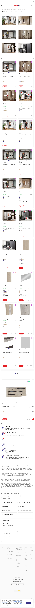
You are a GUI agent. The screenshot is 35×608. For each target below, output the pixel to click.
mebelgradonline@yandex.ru (18, 579)
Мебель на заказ (9, 555)
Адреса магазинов (19, 555)
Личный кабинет (9, 558)
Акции (2, 547)
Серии (25, 551)
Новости (17, 552)
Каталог (31, 547)
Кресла (31, 562)
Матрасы (31, 554)
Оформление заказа (10, 551)
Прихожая (26, 556)
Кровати (31, 550)
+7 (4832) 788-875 (8, 533)
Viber (19, 584)
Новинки (26, 571)
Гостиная (26, 552)
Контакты (3, 549)
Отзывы (17, 560)
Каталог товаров (9, 550)
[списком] (32, 58)
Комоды (31, 564)
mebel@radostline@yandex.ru (8, 523)
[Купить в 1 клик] (28, 267)
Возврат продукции (10, 557)
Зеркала (26, 570)
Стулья (31, 561)
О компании (18, 551)
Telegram (14, 584)
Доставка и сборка (10, 554)
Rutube (16, 584)
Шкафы (31, 555)
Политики (17, 567)
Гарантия (17, 566)
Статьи (17, 559)
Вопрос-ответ (18, 564)
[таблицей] (33, 58)
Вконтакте (12, 584)
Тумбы (31, 558)
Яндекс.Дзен (23, 584)
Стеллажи (31, 557)
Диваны (31, 549)
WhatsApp (21, 584)
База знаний (18, 563)
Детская (26, 555)
